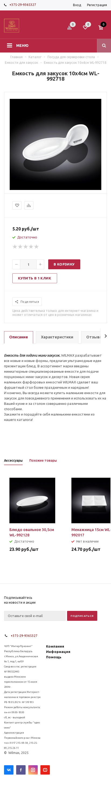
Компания (55, 646)
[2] (20, 246)
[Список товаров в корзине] (103, 29)
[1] (15, 246)
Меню (22, 45)
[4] (31, 246)
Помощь (53, 657)
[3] (26, 246)
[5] (36, 246)
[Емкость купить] (55, 188)
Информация (58, 651)
